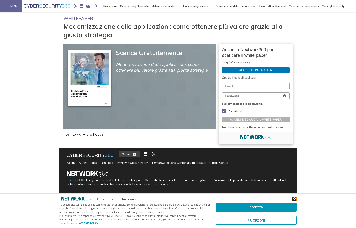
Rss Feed (107, 162)
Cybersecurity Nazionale (134, 6)
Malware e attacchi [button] (163, 6)
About (71, 162)
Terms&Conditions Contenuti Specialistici (178, 162)
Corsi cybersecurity (333, 6)
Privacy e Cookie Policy (132, 162)
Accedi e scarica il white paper (256, 119)
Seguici (127, 154)
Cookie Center (218, 162)
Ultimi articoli (109, 6)
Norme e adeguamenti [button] (195, 6)
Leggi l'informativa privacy (236, 62)
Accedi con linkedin (255, 70)
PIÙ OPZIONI (256, 220)
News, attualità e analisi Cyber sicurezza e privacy (289, 6)
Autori (83, 162)
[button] (11, 6)
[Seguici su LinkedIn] (145, 154)
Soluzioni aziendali (226, 6)
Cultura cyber (248, 6)
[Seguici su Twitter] (153, 154)
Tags (93, 162)
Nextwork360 (75, 180)
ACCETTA (256, 207)
